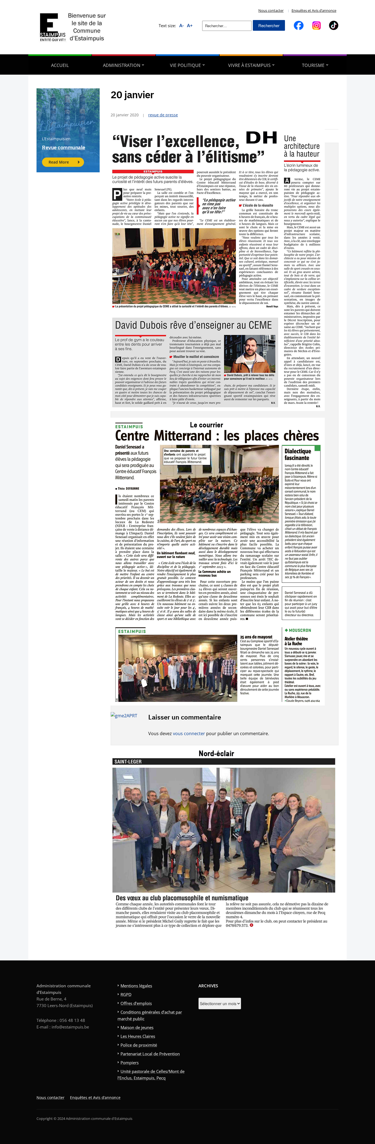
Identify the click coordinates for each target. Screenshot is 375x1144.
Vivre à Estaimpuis (249, 65)
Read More (59, 162)
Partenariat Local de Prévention (150, 1053)
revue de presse (163, 114)
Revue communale (63, 147)
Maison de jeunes (137, 1027)
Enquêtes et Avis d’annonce (314, 10)
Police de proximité (139, 1045)
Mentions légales (136, 985)
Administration (121, 65)
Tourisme (313, 65)
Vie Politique (185, 65)
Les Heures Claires (138, 1036)
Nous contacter (271, 10)
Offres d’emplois (136, 1003)
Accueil (60, 65)
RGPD (126, 994)
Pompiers (130, 1062)
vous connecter (189, 733)
